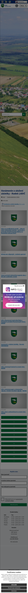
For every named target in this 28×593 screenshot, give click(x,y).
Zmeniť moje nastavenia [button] (14, 587)
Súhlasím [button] (14, 584)
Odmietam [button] (14, 591)
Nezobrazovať (19, 286)
